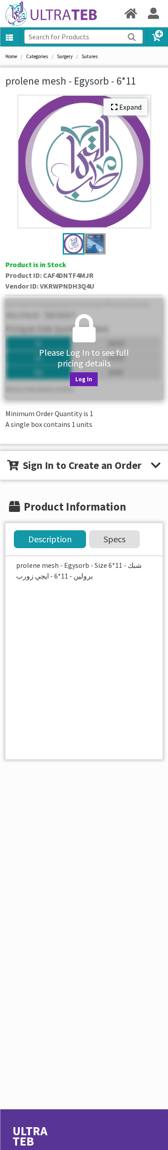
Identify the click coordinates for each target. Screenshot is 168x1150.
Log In (83, 379)
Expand (130, 106)
